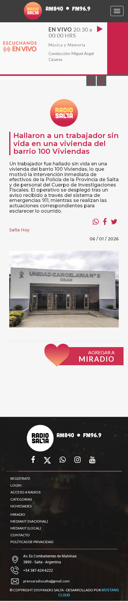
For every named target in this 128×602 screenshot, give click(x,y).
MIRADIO (17, 514)
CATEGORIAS (21, 499)
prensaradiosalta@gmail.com (46, 581)
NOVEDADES (21, 506)
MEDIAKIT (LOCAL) (25, 528)
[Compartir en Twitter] (114, 221)
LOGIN (15, 485)
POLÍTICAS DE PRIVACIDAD (31, 542)
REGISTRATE (20, 478)
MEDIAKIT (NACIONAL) (29, 521)
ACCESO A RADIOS (25, 492)
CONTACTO (20, 535)
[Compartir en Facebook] (105, 221)
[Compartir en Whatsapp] (96, 221)
